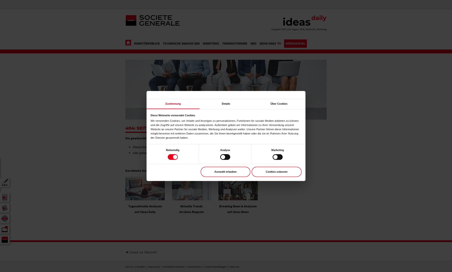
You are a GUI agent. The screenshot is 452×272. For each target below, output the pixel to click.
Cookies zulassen (276, 171)
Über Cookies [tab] (278, 103)
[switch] (225, 157)
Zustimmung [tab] (173, 103)
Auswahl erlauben (225, 171)
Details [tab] (226, 103)
